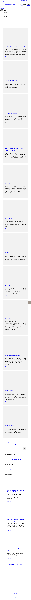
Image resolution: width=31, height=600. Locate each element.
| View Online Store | (15, 469)
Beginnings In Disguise (12, 355)
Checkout (26, 2)
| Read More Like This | (15, 564)
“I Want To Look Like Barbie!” (15, 47)
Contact (4, 1)
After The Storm (10, 184)
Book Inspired (9, 390)
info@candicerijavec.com (9, 4)
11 (25, 442)
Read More (9, 501)
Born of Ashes (9, 425)
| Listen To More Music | (15, 459)
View (6, 56)
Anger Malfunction (11, 219)
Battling (7, 285)
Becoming (8, 319)
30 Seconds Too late (11, 113)
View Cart (21, 2)
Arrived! (7, 252)
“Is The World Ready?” (12, 80)
